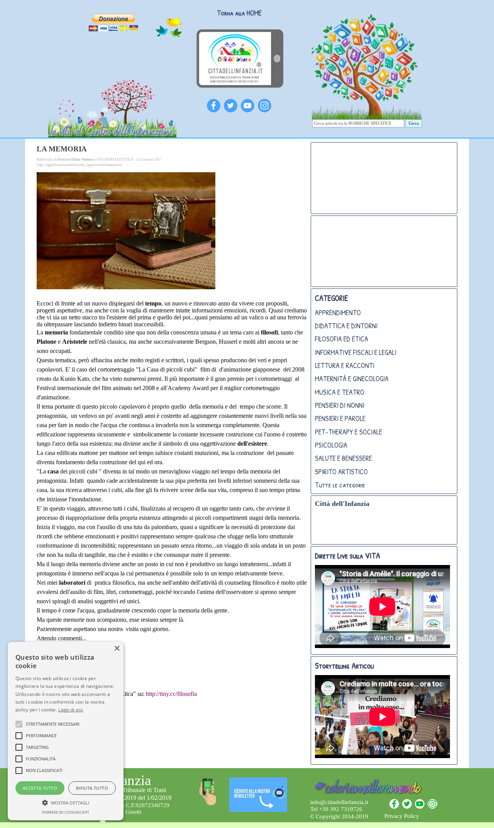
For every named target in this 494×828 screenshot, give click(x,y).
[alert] (66, 731)
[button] (65, 802)
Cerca (414, 123)
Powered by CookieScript (65, 812)
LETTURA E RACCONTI (344, 365)
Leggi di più (70, 710)
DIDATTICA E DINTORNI (346, 326)
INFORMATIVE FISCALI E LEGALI (355, 352)
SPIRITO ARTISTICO (341, 472)
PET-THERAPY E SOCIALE (348, 432)
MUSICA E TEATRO (339, 392)
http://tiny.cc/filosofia (171, 694)
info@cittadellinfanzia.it (339, 802)
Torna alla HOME (239, 13)
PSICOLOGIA (331, 445)
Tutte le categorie (340, 485)
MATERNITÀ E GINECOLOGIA (352, 378)
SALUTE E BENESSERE (343, 458)
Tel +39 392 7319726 (336, 809)
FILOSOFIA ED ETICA (341, 339)
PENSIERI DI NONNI (339, 405)
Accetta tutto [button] (40, 788)
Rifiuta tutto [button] (92, 788)
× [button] (117, 649)
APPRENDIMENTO (338, 312)
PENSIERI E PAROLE (340, 418)
